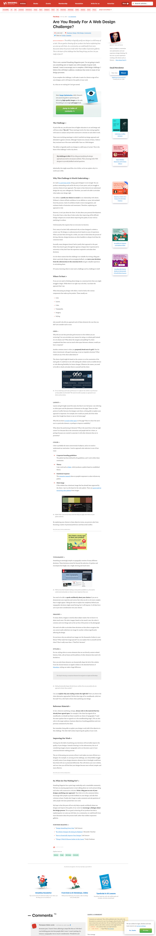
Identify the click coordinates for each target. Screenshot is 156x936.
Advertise (110, 3)
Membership (63, 3)
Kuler (69, 467)
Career (88, 9)
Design (35, 9)
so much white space (70, 421)
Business (83, 9)
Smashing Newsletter (43, 893)
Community (87, 33)
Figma (40, 9)
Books (35, 3)
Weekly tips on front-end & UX (118, 77)
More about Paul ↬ (121, 60)
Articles (23, 3)
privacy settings (141, 926)
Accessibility (6, 9)
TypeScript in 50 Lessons (106, 893)
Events (48, 3)
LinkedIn (68, 35)
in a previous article (64, 183)
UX (11, 9)
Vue (57, 9)
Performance (29, 9)
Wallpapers (46, 9)
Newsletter (79, 3)
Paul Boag (56, 16)
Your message (91, 934)
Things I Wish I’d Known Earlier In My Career (70, 839)
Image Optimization (66, 95)
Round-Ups (63, 9)
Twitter (63, 35)
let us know (111, 928)
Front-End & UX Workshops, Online (75, 893)
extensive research (64, 476)
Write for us (95, 3)
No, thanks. (132, 930)
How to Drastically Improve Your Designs (68, 835)
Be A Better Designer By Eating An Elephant (69, 832)
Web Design (70, 9)
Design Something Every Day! (65, 828)
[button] (151, 3)
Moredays (56, 667)
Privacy (94, 9)
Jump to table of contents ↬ (69, 109)
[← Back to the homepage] (11, 3)
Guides (77, 9)
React (53, 9)
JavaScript (21, 9)
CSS (15, 9)
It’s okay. (145, 930)
